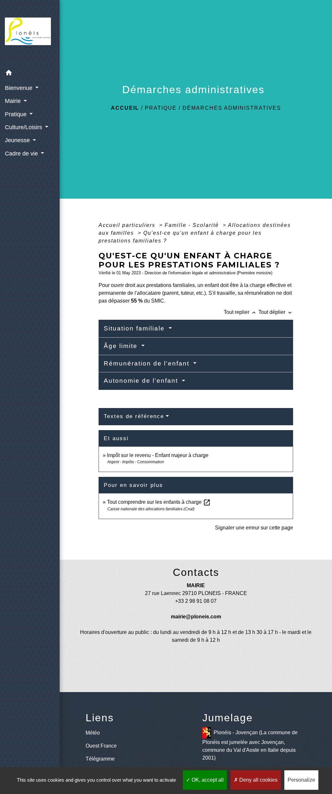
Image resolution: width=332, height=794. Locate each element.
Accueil (125, 108)
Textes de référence (134, 416)
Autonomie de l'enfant (142, 380)
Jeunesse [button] (18, 140)
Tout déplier (275, 312)
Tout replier (240, 312)
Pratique (161, 108)
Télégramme (100, 759)
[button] (30, 74)
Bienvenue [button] (19, 88)
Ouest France (101, 746)
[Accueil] (30, 33)
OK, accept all (207, 780)
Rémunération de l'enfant (148, 363)
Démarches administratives (232, 108)
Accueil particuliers (128, 225)
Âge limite (122, 345)
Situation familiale (135, 328)
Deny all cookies (258, 780)
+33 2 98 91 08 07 (196, 601)
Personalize (301, 780)
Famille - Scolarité (193, 225)
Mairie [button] (13, 101)
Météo (93, 733)
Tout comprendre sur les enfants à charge (159, 502)
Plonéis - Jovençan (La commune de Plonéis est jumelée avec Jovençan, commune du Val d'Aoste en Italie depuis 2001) (250, 745)
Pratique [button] (16, 114)
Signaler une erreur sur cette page (254, 527)
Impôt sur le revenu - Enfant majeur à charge (157, 455)
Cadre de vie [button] (22, 153)
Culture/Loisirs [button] (24, 127)
